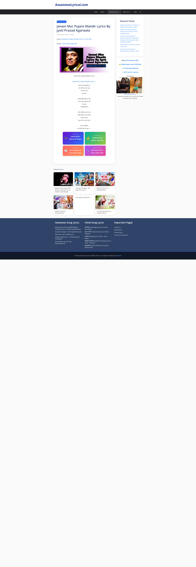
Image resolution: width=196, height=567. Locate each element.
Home (96, 12)
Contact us (117, 227)
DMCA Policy (118, 230)
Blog (135, 12)
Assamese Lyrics (113, 12)
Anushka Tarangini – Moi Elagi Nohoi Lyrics (68, 232)
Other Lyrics (126, 12)
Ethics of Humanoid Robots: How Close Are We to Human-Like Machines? (129, 31)
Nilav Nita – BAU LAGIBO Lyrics (64, 234)
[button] (140, 11)
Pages (102, 12)
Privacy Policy (118, 232)
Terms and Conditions (121, 235)
